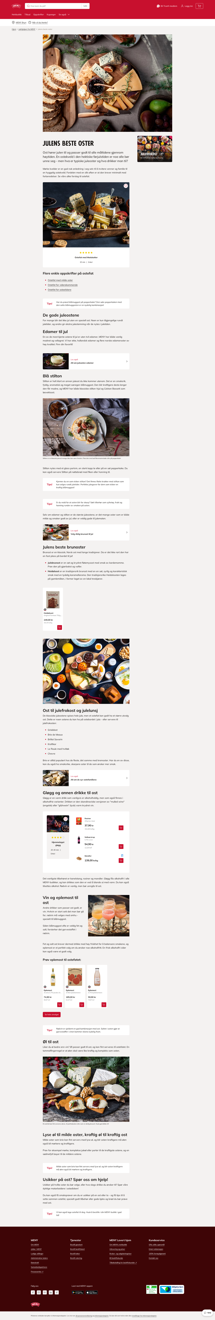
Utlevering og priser (117, 1249)
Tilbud (27, 14)
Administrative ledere (39, 1258)
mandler (88, 856)
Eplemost (48, 990)
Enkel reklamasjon (156, 1249)
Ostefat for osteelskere (59, 289)
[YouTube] (45, 1292)
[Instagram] (39, 1292)
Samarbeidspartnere (39, 1267)
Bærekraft (35, 1262)
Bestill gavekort (76, 1244)
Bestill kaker (75, 1253)
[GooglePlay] (78, 1292)
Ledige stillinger (37, 1253)
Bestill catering (76, 1258)
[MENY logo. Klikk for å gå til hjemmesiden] (16, 6)
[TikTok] (57, 1292)
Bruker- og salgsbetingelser (120, 1253)
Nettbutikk (17, 14)
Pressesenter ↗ (37, 1271)
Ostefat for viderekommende (63, 284)
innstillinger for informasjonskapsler (144, 1316)
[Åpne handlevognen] (199, 6)
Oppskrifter (38, 14)
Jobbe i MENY (36, 1249)
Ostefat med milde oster (60, 280)
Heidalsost (48, 613)
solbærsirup (90, 837)
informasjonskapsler (102, 1316)
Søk (85, 6)
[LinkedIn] (51, 1292)
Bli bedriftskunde (116, 1258)
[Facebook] (33, 1292)
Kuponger (51, 14)
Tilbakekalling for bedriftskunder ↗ (123, 1262)
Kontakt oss (153, 1258)
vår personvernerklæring (84, 1316)
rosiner (88, 818)
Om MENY (35, 1244)
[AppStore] (92, 1292)
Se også (62, 14)
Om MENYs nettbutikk (118, 1244)
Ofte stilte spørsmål (156, 1244)
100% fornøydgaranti (157, 1253)
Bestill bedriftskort (77, 1249)
